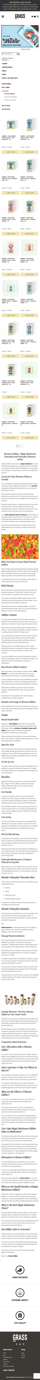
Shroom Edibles (9, 94)
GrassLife (34, 486)
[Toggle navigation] (2, 16)
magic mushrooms (26, 464)
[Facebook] (16, 1345)
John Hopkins (13, 724)
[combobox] (29, 49)
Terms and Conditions (8, 1366)
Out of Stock (6, 105)
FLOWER (4, 64)
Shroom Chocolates (10, 97)
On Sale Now (6, 109)
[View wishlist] (32, 16)
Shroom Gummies (10, 100)
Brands (23, 1357)
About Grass (7, 1349)
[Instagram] (20, 1345)
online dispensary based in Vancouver (16, 515)
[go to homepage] (20, 1338)
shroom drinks (24, 1178)
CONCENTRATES (7, 67)
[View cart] (35, 16)
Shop (23, 1349)
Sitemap (5, 1359)
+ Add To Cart (29, 152)
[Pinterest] (23, 1345)
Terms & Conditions (29, 1377)
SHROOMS (5, 91)
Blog (4, 1355)
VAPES (4, 74)
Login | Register (9, 1370)
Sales (22, 1353)
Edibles (4, 71)
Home (4, 1353)
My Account (6, 1362)
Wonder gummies (6, 927)
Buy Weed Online (7, 1357)
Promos (23, 1355)
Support (5, 1364)
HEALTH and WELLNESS (10, 78)
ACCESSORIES (6, 84)
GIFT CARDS (6, 87)
